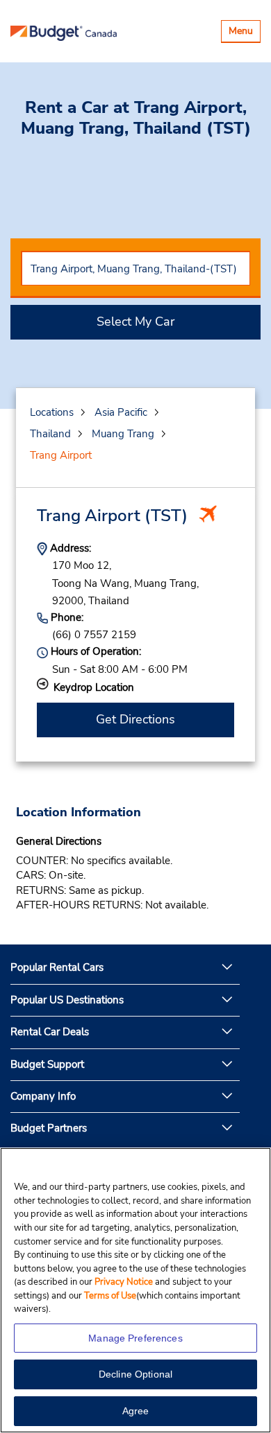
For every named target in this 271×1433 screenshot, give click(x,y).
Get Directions (135, 719)
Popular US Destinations (67, 1000)
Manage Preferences (135, 1338)
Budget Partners (48, 1128)
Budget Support (47, 1064)
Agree (135, 1410)
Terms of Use (110, 1296)
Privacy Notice (125, 1282)
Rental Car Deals (49, 1032)
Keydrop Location (94, 687)
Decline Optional (135, 1374)
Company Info (43, 1096)
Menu (244, 33)
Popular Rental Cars (57, 967)
